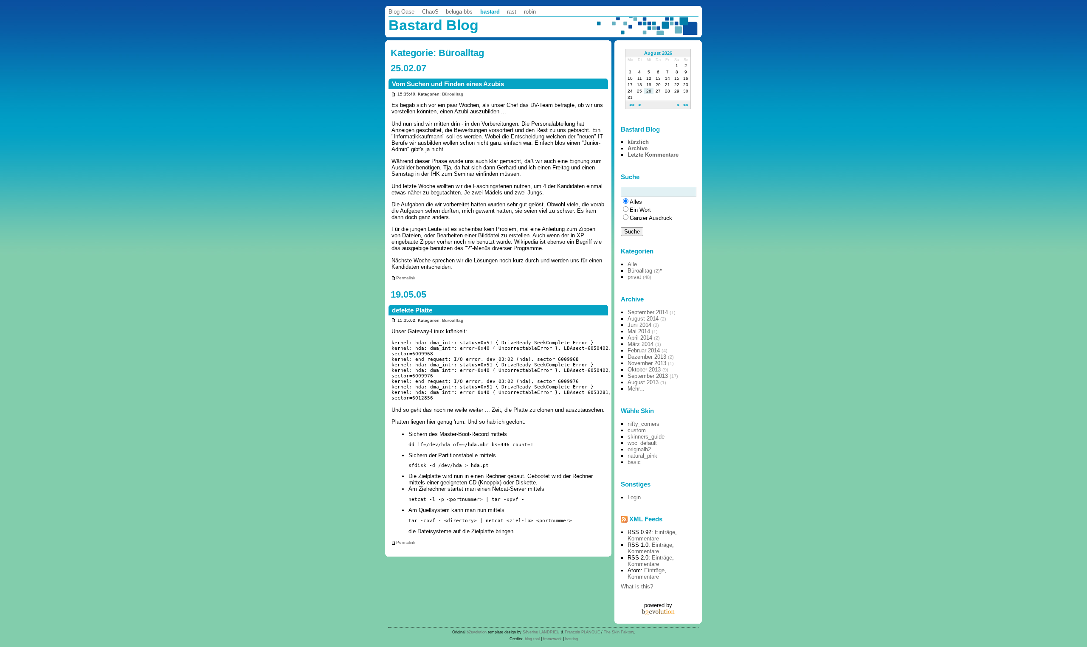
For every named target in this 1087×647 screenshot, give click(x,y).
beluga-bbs (459, 11)
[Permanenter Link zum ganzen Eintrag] (393, 94)
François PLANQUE (582, 632)
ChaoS (430, 11)
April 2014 (640, 338)
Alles (636, 202)
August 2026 (658, 53)
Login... (637, 497)
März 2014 (640, 344)
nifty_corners (643, 424)
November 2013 (647, 363)
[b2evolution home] (658, 611)
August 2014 (643, 318)
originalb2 (639, 449)
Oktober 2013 (644, 369)
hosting (571, 638)
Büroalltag (452, 94)
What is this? (637, 586)
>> (685, 104)
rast (511, 11)
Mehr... (636, 388)
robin (530, 11)
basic (634, 462)
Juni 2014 (639, 325)
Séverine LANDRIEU (541, 632)
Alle (632, 264)
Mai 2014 (639, 331)
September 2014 (648, 312)
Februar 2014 (644, 350)
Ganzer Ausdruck (651, 218)
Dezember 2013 (647, 357)
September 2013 (648, 376)
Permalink (405, 278)
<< (631, 104)
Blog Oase (401, 11)
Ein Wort (640, 210)
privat (634, 277)
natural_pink (642, 456)
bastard (490, 11)
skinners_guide (646, 436)
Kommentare (643, 538)
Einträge (665, 532)
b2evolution (477, 632)
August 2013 (643, 382)
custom (637, 430)
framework (552, 638)
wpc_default (642, 443)
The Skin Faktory (619, 632)
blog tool (532, 638)
